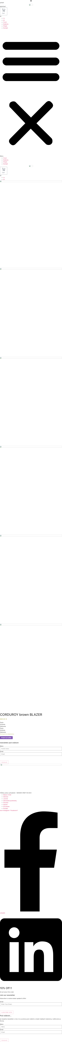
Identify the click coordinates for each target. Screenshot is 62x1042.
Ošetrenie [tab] (3, 726)
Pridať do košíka (6, 737)
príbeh (2, 2)
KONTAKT (3, 6)
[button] (31, 93)
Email (1, 751)
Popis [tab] (1, 722)
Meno (1, 746)
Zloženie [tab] (2, 724)
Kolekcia (5, 24)
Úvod (5, 22)
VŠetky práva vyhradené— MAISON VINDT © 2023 (15, 793)
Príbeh (5, 26)
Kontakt (5, 28)
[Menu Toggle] (31, 1)
